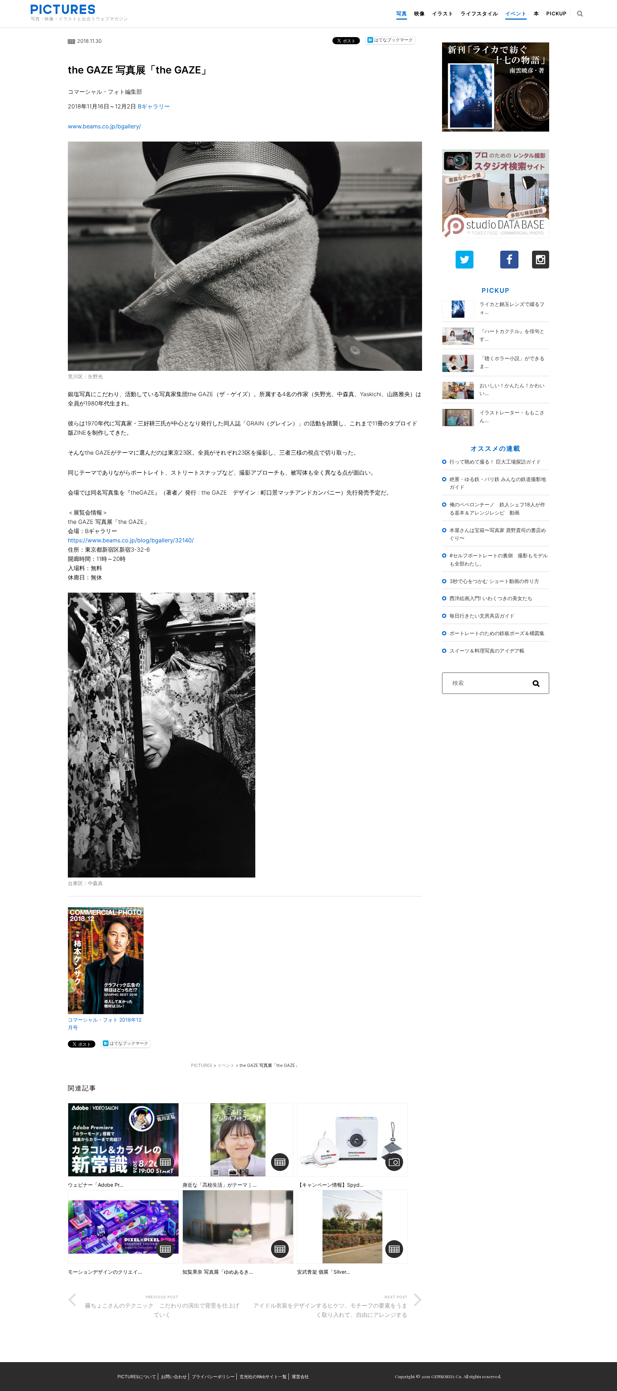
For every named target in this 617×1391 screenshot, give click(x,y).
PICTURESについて (136, 1376)
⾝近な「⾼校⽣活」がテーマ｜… (219, 1185)
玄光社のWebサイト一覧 (263, 1376)
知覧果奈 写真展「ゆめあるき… (217, 1272)
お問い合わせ (174, 1376)
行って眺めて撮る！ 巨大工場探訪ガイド (495, 462)
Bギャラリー (154, 106)
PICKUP (556, 13)
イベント (516, 13)
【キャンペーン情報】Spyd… (330, 1185)
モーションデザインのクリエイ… (105, 1272)
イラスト (442, 13)
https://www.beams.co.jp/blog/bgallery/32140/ (131, 540)
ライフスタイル (479, 13)
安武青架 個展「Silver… (323, 1272)
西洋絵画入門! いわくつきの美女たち (491, 598)
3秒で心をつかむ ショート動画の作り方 (494, 581)
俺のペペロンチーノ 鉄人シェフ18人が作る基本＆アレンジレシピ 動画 (497, 508)
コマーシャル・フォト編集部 (105, 91)
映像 (419, 13)
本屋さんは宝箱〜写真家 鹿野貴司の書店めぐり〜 (498, 534)
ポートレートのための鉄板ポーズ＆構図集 (497, 633)
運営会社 (300, 1376)
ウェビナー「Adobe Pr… (96, 1185)
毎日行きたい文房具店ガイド (482, 616)
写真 (401, 13)
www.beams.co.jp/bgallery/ (104, 126)
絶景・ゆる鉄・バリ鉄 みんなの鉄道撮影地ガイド (498, 483)
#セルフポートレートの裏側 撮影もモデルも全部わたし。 (499, 559)
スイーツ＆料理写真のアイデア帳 (487, 651)
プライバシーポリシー (213, 1376)
